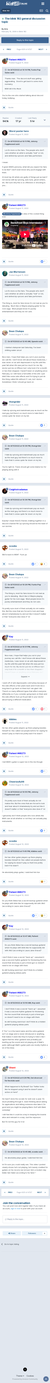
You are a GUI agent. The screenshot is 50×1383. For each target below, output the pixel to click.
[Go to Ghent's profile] (4, 1069)
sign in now (15, 1208)
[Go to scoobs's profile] (4, 547)
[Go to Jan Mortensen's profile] (4, 273)
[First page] (3, 49)
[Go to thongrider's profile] (4, 403)
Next (41, 49)
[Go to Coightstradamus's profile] (4, 491)
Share (12, 1233)
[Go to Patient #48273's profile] (4, 61)
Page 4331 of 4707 (25, 49)
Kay (33, 1003)
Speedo (34, 341)
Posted (18, 63)
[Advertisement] (25, 1279)
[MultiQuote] (4, 107)
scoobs (13, 546)
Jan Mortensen (17, 272)
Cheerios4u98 (16, 781)
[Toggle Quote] (6, 70)
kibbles (13, 719)
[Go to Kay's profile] (4, 638)
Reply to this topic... (15, 1219)
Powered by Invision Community (25, 1379)
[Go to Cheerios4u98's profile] (4, 783)
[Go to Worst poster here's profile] (4, 133)
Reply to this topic (25, 40)
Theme (19, 1376)
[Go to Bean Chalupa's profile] (4, 333)
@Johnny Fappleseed (11, 214)
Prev (9, 49)
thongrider (14, 401)
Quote (10, 107)
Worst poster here (19, 131)
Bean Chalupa (16, 331)
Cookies (30, 1376)
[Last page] (46, 49)
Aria (6, 29)
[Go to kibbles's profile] (4, 721)
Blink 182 (22, 31)
